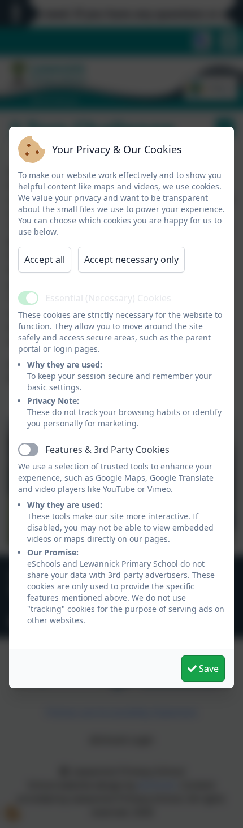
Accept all (44, 259)
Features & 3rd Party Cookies (107, 449)
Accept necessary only (131, 259)
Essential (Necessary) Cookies (108, 298)
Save (208, 668)
